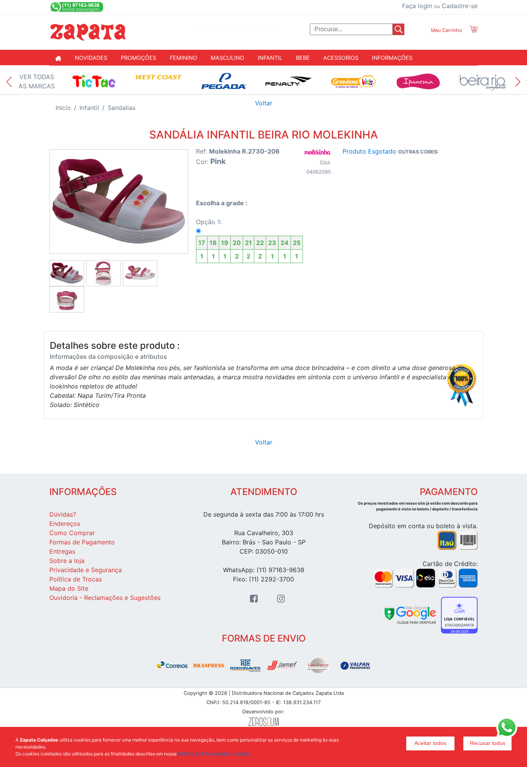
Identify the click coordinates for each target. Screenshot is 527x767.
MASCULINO (227, 57)
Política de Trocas (75, 579)
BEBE (303, 57)
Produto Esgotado (369, 151)
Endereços (64, 523)
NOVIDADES (91, 57)
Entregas (62, 551)
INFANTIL (270, 57)
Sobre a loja (66, 560)
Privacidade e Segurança (85, 570)
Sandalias (121, 108)
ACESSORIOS (340, 57)
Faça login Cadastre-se (440, 6)
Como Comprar (72, 533)
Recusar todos (487, 743)
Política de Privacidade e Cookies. (215, 754)
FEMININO (183, 57)
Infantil (89, 108)
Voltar (263, 103)
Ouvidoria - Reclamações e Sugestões (104, 597)
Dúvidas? (62, 514)
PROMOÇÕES (138, 57)
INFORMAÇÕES (392, 57)
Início (63, 108)
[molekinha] (317, 151)
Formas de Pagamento (82, 542)
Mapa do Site (68, 588)
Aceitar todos (430, 743)
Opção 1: (248, 239)
